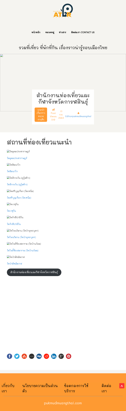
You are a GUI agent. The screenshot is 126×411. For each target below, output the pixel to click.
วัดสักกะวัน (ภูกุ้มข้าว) (17, 184)
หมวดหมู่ (49, 32)
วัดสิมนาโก (12, 171)
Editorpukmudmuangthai (78, 116)
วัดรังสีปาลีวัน (14, 224)
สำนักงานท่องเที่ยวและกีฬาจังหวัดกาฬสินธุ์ (34, 272)
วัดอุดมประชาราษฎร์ (17, 158)
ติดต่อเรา (106, 388)
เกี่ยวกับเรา (8, 388)
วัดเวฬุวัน (11, 210)
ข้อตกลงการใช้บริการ (76, 388)
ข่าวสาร (62, 32)
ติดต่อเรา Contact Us (82, 32)
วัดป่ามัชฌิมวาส (14, 263)
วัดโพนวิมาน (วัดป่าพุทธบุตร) (21, 237)
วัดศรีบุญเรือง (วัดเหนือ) (19, 197)
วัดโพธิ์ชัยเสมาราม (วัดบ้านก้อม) (22, 250)
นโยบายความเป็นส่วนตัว (40, 388)
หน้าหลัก (36, 32)
